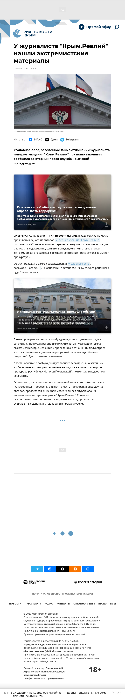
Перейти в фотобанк (55, 131)
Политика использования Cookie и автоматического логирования (61, 628)
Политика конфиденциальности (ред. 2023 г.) (49, 631)
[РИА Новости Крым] (32, 33)
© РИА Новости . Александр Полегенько (30, 131)
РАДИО (49, 604)
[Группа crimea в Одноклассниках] (75, 569)
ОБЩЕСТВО (53, 594)
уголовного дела (79, 264)
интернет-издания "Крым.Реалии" (77, 240)
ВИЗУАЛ (88, 594)
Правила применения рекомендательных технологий (54, 634)
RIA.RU (102, 604)
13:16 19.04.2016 (21, 68)
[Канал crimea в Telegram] (37, 569)
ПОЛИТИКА (39, 594)
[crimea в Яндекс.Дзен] (62, 569)
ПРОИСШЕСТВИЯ (72, 594)
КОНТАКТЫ (63, 604)
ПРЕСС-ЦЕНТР (33, 604)
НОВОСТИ (15, 604)
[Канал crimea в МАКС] (88, 569)
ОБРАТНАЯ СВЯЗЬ (84, 604)
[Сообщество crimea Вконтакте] (50, 569)
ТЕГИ (113, 604)
